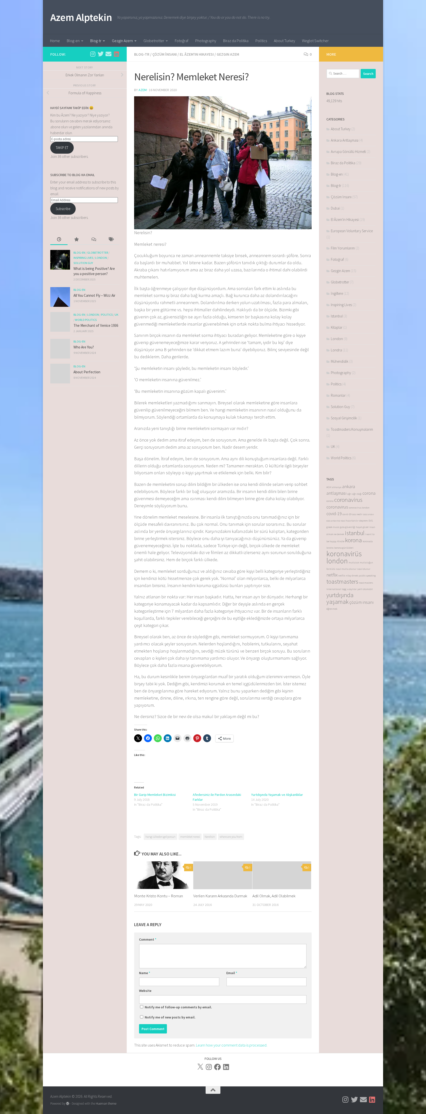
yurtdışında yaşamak (340, 598)
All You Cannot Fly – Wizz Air (94, 295)
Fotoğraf (181, 40)
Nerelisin (210, 836)
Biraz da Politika (235, 40)
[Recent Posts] (59, 239)
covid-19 (334, 513)
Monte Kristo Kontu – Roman (158, 896)
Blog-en (73, 40)
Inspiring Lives (83, 258)
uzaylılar (352, 589)
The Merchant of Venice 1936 (95, 325)
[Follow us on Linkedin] (116, 54)
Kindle (340, 541)
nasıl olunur (363, 569)
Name (144, 973)
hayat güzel (362, 527)
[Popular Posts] (76, 239)
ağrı (349, 493)
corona (368, 493)
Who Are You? (83, 347)
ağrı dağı (357, 493)
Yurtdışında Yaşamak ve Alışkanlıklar (277, 794)
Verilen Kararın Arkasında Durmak (220, 896)
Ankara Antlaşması (344, 140)
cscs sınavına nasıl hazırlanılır (342, 520)
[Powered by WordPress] (67, 1103)
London (101, 258)
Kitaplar (336, 327)
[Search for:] (342, 73)
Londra (336, 350)
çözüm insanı (361, 602)
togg (344, 589)
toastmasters (342, 581)
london (337, 560)
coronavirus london (359, 507)
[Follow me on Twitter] (101, 54)
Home (55, 40)
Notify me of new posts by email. (170, 1017)
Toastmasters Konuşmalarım (352, 429)
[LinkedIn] (226, 1067)
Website (145, 990)
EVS (371, 520)
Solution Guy (83, 263)
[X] (200, 1067)
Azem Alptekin (81, 17)
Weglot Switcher (315, 40)
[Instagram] (209, 1067)
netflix (331, 575)
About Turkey (284, 40)
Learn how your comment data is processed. (231, 1045)
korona (353, 540)
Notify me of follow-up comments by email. (178, 1007)
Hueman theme (106, 1103)
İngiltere (337, 293)
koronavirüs (344, 553)
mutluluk (354, 562)
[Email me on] (108, 54)
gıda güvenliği (347, 527)
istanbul (354, 533)
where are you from (231, 836)
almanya (336, 487)
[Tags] (110, 239)
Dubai (335, 208)
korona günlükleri (344, 547)
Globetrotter (153, 40)
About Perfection (86, 372)
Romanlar (338, 395)
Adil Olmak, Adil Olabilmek (273, 896)
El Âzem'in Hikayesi (197, 54)
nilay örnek (352, 575)
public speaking (367, 575)
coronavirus (348, 500)
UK (116, 314)
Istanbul (337, 316)
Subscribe (63, 208)
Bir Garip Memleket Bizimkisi (155, 794)
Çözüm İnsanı (164, 54)
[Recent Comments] (93, 239)
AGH (328, 487)
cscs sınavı (368, 514)
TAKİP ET (62, 147)
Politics (261, 40)
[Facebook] (217, 1067)
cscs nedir (357, 514)
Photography (205, 40)
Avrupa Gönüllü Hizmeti (348, 151)
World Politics (86, 320)
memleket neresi (190, 836)
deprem (363, 520)
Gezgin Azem (122, 40)
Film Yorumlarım (343, 248)
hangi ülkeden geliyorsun (160, 836)
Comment (147, 939)
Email (231, 973)
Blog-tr (95, 40)
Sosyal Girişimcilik (344, 418)
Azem (143, 90)
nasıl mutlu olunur (346, 569)
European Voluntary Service (352, 231)
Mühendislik (339, 361)
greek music (332, 527)
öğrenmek (331, 608)
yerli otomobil (365, 589)
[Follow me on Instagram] (93, 54)
